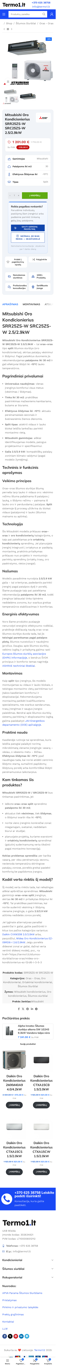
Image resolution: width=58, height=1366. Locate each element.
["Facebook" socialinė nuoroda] (19, 1009)
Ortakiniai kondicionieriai (37, 982)
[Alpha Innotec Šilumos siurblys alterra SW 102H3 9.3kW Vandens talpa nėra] (9, 1031)
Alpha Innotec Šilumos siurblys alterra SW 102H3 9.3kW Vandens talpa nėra (34, 1029)
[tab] (10, 304)
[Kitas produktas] (11, 29)
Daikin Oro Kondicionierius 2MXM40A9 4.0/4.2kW (14, 1082)
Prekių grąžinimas (13, 1314)
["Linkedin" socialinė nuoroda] (32, 1009)
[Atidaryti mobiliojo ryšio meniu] (4, 14)
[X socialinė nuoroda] (23, 1009)
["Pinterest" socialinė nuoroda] (27, 1009)
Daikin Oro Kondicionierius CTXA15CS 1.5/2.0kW (14, 1149)
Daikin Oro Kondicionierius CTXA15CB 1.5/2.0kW (41, 1082)
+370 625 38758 (28, 1192)
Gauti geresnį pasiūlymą (29, 228)
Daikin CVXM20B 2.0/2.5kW (18, 934)
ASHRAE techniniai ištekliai (18, 665)
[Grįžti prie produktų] (8, 29)
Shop (9, 23)
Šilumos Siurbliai (26, 23)
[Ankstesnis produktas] (4, 29)
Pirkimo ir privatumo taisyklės (20, 1307)
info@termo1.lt (41, 6)
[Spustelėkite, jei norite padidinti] (8, 81)
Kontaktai (8, 1321)
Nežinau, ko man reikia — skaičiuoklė (28, 237)
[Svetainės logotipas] (14, 4)
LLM (5, 1328)
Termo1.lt (39, 1350)
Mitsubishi (37, 1001)
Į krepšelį (34, 195)
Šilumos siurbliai (38, 995)
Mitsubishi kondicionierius (29, 991)
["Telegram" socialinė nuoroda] (36, 1009)
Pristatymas (9, 1300)
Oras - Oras (46, 23)
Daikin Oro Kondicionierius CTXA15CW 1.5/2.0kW (41, 1149)
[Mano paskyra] (52, 14)
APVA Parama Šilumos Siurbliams (22, 1293)
